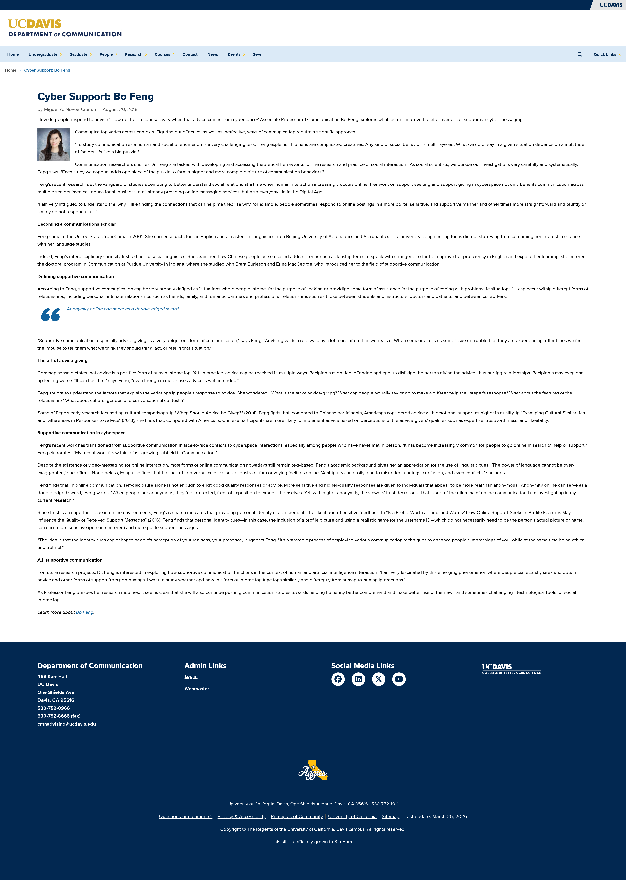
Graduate (78, 54)
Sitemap (390, 816)
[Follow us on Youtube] (399, 679)
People (106, 54)
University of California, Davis (258, 803)
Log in (191, 676)
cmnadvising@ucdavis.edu (66, 723)
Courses (162, 54)
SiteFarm (344, 841)
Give (257, 54)
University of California (352, 816)
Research (133, 54)
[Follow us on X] (379, 679)
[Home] (65, 27)
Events (234, 54)
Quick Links (605, 54)
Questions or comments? (185, 816)
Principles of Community (297, 816)
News (212, 54)
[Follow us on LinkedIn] (358, 679)
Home (13, 54)
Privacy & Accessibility (242, 816)
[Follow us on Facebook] (338, 679)
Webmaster (197, 688)
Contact (190, 54)
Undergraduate (43, 54)
